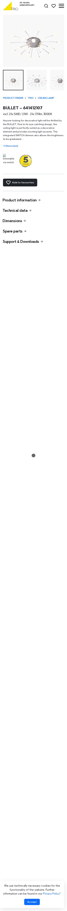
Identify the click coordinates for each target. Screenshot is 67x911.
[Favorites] (53, 6)
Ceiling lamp (46, 98)
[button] (61, 6)
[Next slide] (61, 40)
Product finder (13, 98)
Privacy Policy (51, 893)
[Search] (46, 6)
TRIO (31, 98)
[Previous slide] (5, 40)
